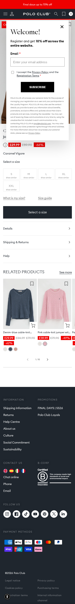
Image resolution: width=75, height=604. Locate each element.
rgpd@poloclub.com (42, 123)
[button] (7, 597)
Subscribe (37, 87)
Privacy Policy (40, 72)
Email (15, 54)
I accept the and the (38, 73)
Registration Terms (28, 75)
